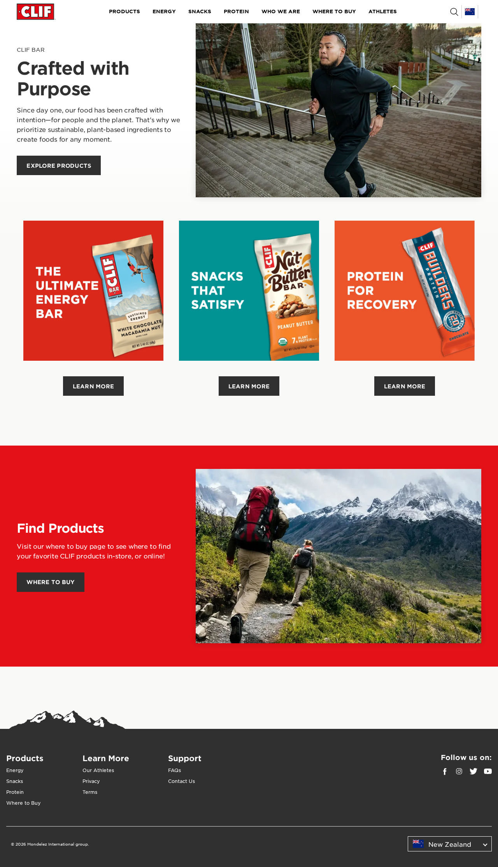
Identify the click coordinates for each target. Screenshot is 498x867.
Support (185, 758)
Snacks (199, 11)
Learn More (105, 758)
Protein (236, 11)
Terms (89, 792)
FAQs (174, 770)
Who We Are (280, 11)
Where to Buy (334, 11)
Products (124, 11)
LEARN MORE (93, 386)
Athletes (382, 11)
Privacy (91, 781)
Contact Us (181, 781)
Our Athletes (98, 770)
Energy (164, 11)
